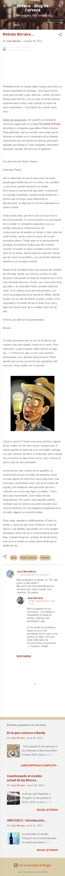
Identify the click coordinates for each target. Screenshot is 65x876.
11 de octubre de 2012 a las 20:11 (34, 574)
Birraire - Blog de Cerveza (32, 7)
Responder (24, 656)
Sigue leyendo (47, 809)
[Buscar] (60, 6)
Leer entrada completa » (39, 765)
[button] (60, 34)
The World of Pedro (49, 123)
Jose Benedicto (26, 571)
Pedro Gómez (28, 557)
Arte (13, 557)
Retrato (45, 557)
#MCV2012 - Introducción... (27, 820)
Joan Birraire (35, 598)
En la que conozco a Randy (26, 733)
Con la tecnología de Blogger (34, 865)
